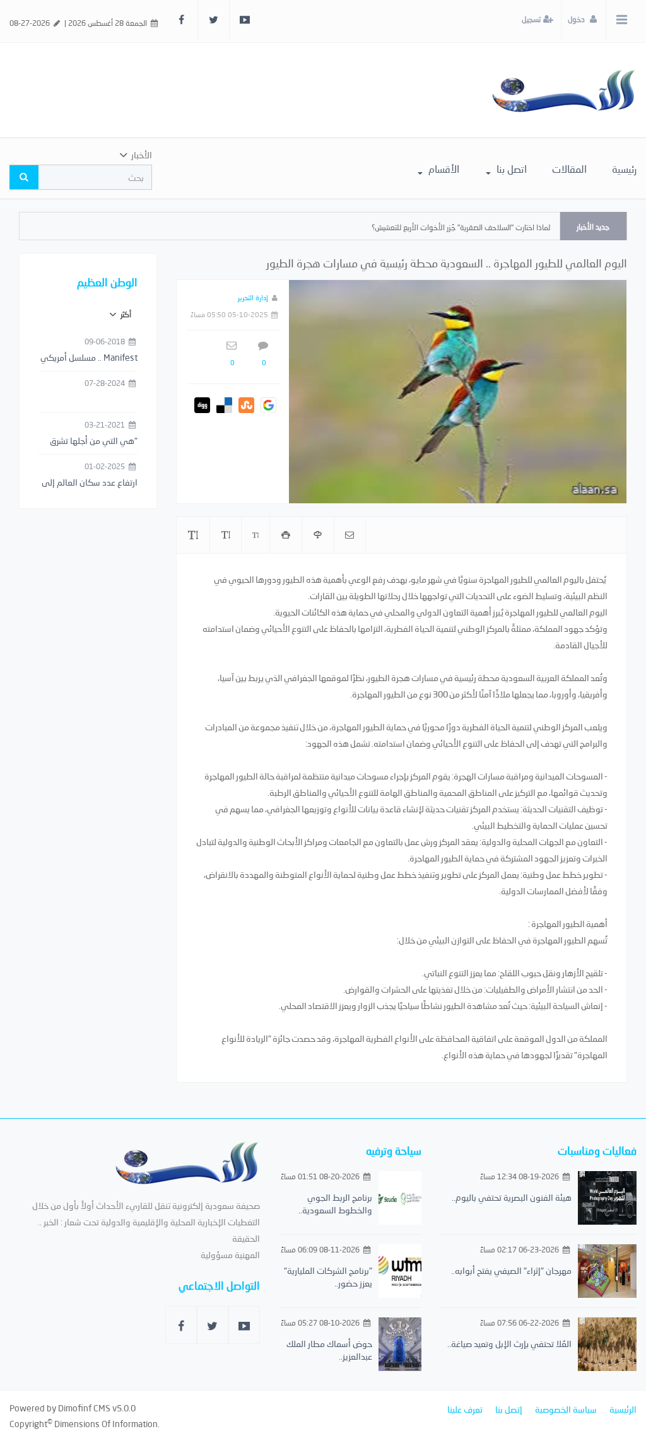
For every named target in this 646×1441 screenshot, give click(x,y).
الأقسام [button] (442, 169)
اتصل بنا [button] (510, 169)
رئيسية (624, 169)
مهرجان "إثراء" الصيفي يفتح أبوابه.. (511, 1270)
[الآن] (564, 90)
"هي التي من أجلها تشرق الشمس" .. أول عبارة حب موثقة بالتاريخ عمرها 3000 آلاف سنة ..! (91, 441)
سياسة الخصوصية (566, 1409)
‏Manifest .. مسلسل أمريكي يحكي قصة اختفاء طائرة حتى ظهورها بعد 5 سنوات (89, 358)
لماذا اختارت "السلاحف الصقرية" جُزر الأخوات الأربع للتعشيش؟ (461, 227)
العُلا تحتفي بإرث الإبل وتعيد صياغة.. (509, 1343)
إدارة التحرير (253, 297)
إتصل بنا (508, 1409)
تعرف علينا (465, 1409)
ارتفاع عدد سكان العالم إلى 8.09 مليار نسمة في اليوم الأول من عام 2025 (90, 483)
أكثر (125, 314)
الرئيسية (623, 1409)
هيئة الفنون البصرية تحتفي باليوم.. (512, 1197)
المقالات (569, 169)
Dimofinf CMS (84, 1408)
